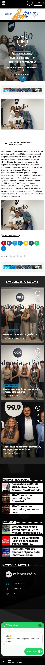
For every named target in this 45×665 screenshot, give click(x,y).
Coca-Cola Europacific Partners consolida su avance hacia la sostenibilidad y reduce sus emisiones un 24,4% (26, 544)
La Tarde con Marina (22, 53)
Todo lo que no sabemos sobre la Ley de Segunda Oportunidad (22, 448)
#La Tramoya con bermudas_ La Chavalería (22, 498)
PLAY (38, 3)
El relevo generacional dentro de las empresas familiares (21, 390)
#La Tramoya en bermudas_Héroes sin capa (25, 509)
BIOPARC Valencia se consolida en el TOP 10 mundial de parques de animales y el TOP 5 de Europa (26, 533)
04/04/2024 (30, 68)
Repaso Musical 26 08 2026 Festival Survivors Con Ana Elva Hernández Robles (26, 488)
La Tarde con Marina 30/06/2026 (20, 334)
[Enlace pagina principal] (3, 3)
